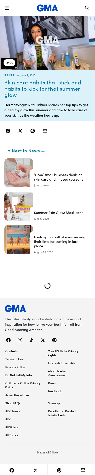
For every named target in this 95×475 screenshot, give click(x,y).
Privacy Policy (15, 367)
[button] (7, 8)
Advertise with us (17, 395)
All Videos (12, 427)
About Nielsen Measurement (58, 373)
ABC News (12, 411)
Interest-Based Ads (62, 363)
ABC (8, 419)
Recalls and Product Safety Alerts (62, 413)
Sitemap (54, 403)
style (9, 75)
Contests (11, 351)
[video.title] (47, 43)
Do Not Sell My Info (18, 375)
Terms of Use (14, 359)
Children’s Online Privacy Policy (22, 385)
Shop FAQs (12, 403)
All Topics (11, 435)
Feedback (55, 391)
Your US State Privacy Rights (63, 353)
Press (52, 383)
